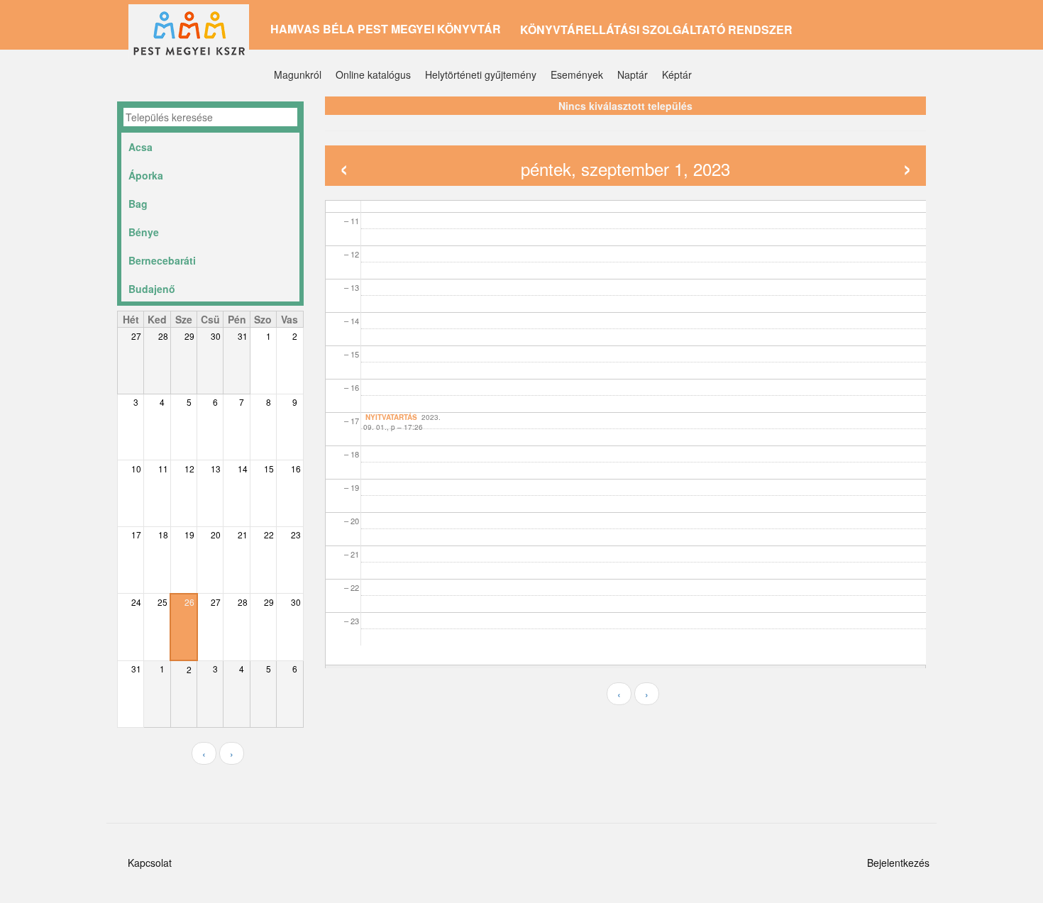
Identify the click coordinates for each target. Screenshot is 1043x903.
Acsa (140, 147)
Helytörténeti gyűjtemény (480, 74)
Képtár (677, 74)
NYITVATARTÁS (391, 417)
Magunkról (297, 74)
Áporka (145, 175)
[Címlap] (194, 37)
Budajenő (151, 289)
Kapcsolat (150, 862)
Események (577, 74)
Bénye (143, 232)
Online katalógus (373, 74)
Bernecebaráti (162, 260)
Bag (138, 203)
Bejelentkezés (898, 862)
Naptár (632, 74)
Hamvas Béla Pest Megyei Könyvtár (385, 29)
